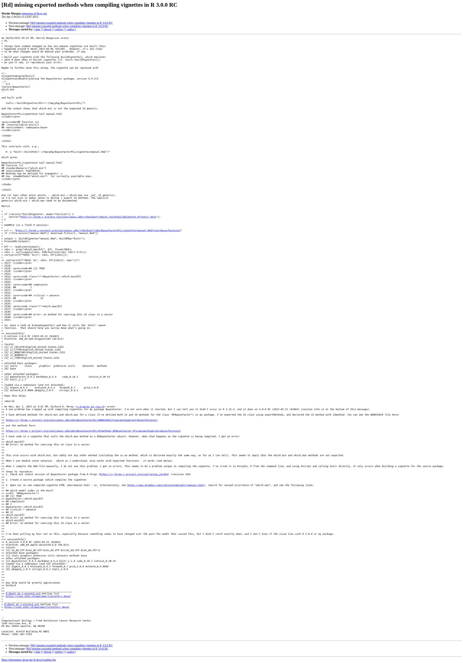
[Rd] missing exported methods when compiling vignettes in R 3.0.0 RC (71, 22)
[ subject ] (59, 29)
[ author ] (70, 29)
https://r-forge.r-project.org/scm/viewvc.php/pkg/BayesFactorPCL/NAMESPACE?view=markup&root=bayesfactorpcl (82, 420)
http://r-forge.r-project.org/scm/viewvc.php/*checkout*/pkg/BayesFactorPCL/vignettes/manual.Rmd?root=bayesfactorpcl (98, 230)
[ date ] (38, 29)
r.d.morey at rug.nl (90, 406)
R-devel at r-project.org (23, 593)
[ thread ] (48, 29)
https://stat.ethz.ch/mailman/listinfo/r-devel (38, 596)
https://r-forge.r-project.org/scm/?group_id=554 (134, 474)
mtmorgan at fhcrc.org (34, 13)
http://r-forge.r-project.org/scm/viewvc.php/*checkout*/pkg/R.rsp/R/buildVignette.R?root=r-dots (88, 217)
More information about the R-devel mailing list (28, 659)
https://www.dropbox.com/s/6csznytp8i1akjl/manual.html (165, 485)
